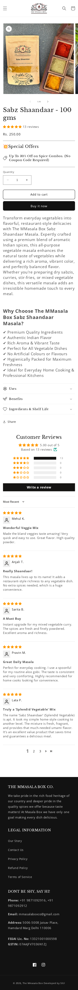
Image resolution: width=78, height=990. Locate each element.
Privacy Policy (17, 859)
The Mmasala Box (33, 983)
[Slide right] (47, 101)
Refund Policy (18, 868)
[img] (12, 513)
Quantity (8, 172)
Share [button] (12, 422)
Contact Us (16, 850)
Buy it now (39, 206)
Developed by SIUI (54, 983)
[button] (5, 8)
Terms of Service (20, 877)
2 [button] (34, 751)
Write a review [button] (39, 487)
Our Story (15, 841)
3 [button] (40, 751)
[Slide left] (30, 101)
